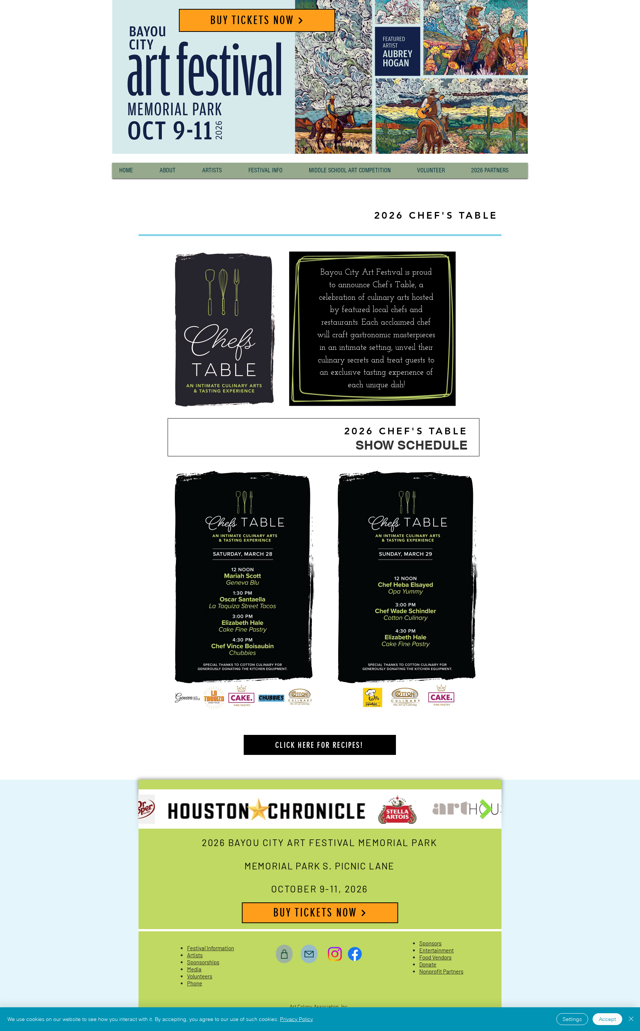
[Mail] (309, 954)
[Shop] (284, 954)
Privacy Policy (296, 1019)
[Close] (631, 1019)
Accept (607, 1019)
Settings (572, 1019)
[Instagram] (335, 954)
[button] (174, 170)
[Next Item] (486, 809)
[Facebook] (355, 954)
